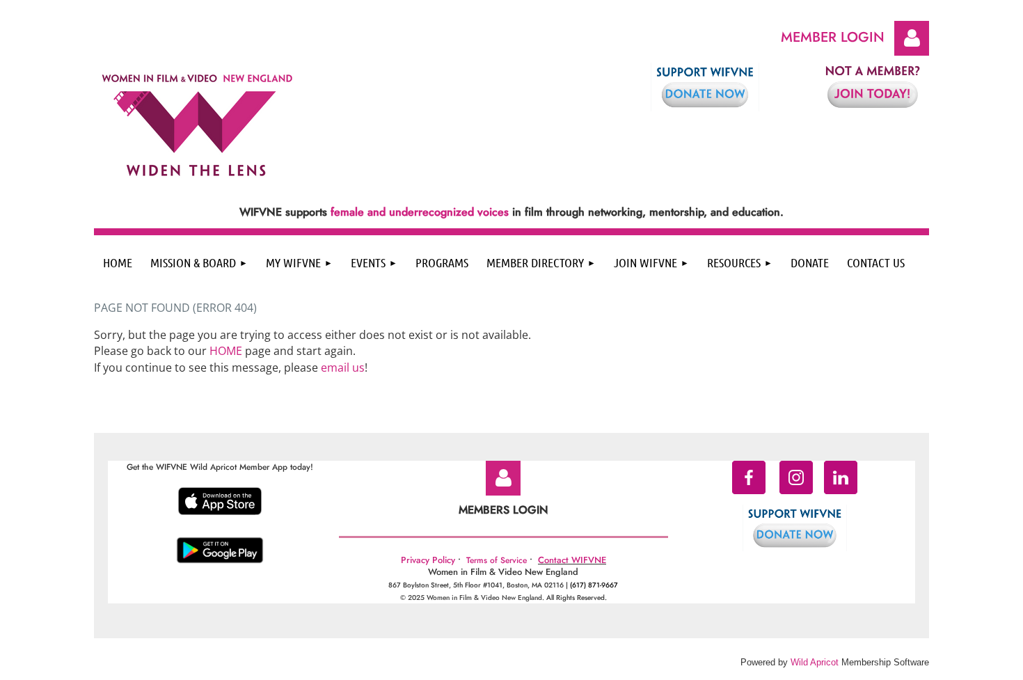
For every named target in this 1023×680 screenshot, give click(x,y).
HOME (225, 350)
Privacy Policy (428, 560)
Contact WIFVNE (572, 560)
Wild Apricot (815, 662)
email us (343, 367)
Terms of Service (496, 560)
